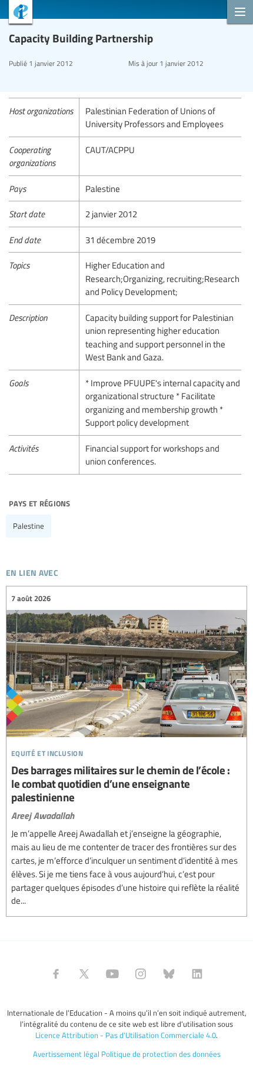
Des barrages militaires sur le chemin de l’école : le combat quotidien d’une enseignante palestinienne (126, 749)
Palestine (28, 525)
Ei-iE (16, 13)
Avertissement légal (66, 1054)
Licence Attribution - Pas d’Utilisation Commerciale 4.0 (125, 1035)
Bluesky (169, 974)
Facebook (56, 974)
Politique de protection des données (161, 1054)
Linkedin (197, 974)
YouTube (112, 974)
